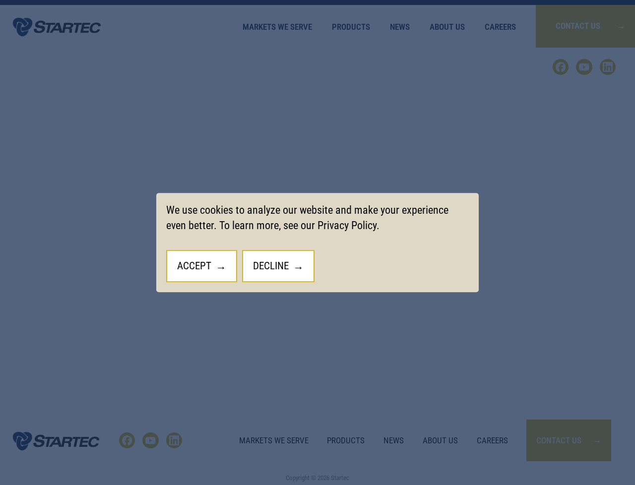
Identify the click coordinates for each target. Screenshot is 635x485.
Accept (194, 265)
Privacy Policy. (349, 225)
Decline (271, 265)
